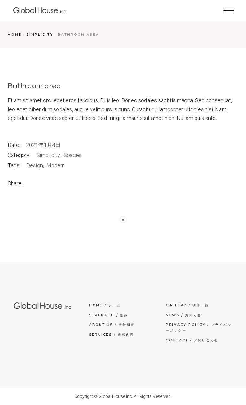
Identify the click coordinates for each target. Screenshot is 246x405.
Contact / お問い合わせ (192, 340)
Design (35, 165)
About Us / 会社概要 (112, 325)
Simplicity (49, 155)
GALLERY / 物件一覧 (187, 305)
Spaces (73, 155)
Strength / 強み (108, 315)
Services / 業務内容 (111, 334)
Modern (55, 165)
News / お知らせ (184, 315)
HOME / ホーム (105, 305)
